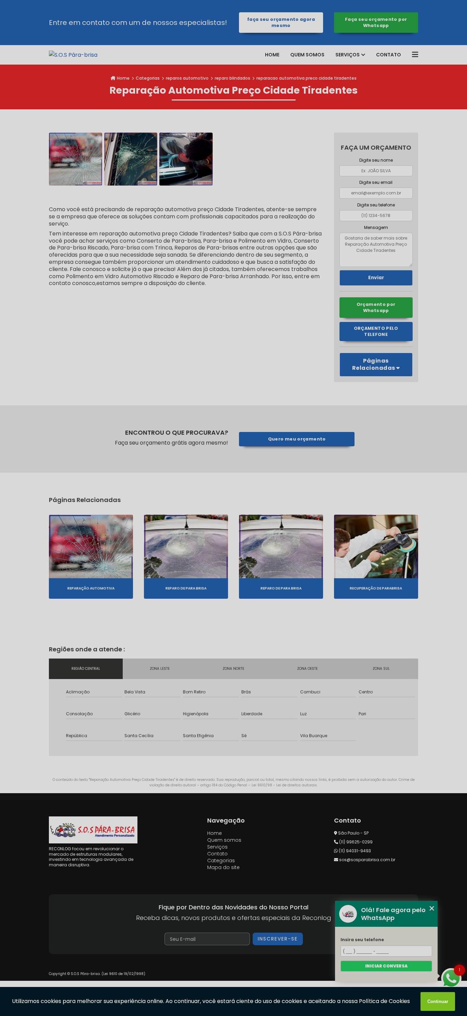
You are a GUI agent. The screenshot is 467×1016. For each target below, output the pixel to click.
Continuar (437, 1001)
